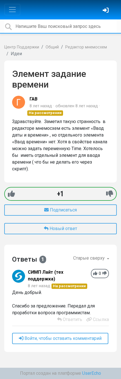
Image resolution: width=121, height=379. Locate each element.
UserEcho (91, 373)
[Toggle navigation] (12, 9)
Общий (52, 47)
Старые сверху (89, 258)
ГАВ (33, 99)
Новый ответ (62, 228)
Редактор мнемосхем (86, 47)
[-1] (109, 194)
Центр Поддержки (21, 47)
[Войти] (106, 11)
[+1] (11, 194)
